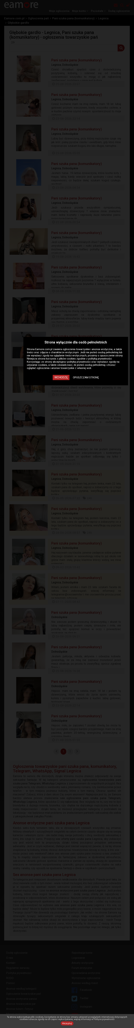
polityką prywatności (100, 358)
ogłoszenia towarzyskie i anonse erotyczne (88, 349)
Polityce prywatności (104, 1019)
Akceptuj (67, 1023)
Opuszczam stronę (86, 377)
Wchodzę (61, 377)
